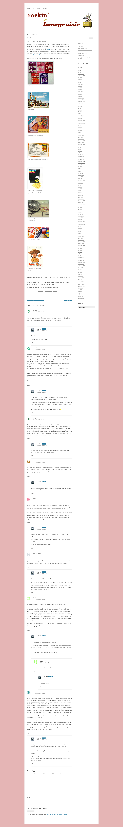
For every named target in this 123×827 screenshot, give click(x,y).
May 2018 (80, 96)
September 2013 (81, 183)
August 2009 (80, 267)
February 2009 (81, 277)
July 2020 (80, 77)
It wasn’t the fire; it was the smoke (85, 50)
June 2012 (80, 209)
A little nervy (80, 46)
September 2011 (81, 224)
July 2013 (80, 187)
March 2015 (80, 154)
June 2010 (80, 250)
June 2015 (80, 149)
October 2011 (81, 223)
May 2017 (80, 111)
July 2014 (80, 166)
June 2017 (80, 110)
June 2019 (80, 87)
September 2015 (81, 144)
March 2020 (80, 81)
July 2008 (80, 289)
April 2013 (80, 192)
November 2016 (81, 120)
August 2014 (80, 164)
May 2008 (80, 293)
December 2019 (81, 84)
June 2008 (80, 291)
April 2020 (80, 79)
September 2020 (81, 75)
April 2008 (80, 294)
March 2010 (80, 255)
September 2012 (81, 204)
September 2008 (81, 286)
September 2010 (81, 245)
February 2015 (81, 156)
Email (29, 797)
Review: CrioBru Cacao (82, 53)
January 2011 (80, 238)
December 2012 (81, 199)
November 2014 (81, 161)
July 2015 (80, 147)
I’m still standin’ (81, 55)
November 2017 (81, 101)
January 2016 (80, 137)
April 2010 (80, 253)
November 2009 (81, 262)
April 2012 (80, 212)
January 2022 (80, 70)
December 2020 (81, 74)
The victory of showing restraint (35, 300)
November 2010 (81, 241)
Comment (30, 776)
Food (42, 291)
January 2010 (80, 259)
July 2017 (80, 108)
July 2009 (80, 269)
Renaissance (80, 51)
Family (39, 291)
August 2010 (80, 247)
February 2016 (81, 135)
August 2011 (80, 226)
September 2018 (81, 92)
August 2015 (80, 146)
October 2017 (81, 103)
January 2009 (80, 279)
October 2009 (81, 264)
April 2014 (80, 171)
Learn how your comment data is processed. (56, 814)
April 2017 (80, 113)
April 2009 (80, 274)
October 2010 (81, 243)
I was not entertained (82, 48)
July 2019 (80, 86)
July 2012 (80, 207)
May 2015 (80, 151)
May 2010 (80, 252)
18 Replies (29, 37)
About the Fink (36, 8)
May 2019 (80, 89)
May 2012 (80, 211)
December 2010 (81, 240)
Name (29, 792)
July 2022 (80, 67)
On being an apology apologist (84, 57)
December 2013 (81, 178)
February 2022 (81, 69)
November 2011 (81, 221)
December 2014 (81, 159)
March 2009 (80, 276)
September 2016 (81, 123)
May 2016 (80, 130)
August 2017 (80, 106)
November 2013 (81, 180)
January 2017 (80, 116)
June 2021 (80, 72)
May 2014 (80, 170)
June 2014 (80, 168)
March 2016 (80, 134)
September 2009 (81, 265)
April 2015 (80, 152)
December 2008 (81, 281)
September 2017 (81, 104)
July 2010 (80, 248)
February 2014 (81, 175)
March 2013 (80, 193)
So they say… (68, 300)
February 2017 (81, 115)
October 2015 (81, 142)
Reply (28, 323)
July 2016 (80, 127)
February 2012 (81, 216)
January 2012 (80, 217)
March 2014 (80, 173)
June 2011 (80, 229)
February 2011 (81, 236)
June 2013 (80, 188)
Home (28, 8)
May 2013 (80, 190)
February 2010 (81, 257)
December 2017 (81, 99)
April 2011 (80, 233)
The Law (45, 8)
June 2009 (80, 271)
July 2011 (80, 228)
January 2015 (80, 158)
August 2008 (80, 288)
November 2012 (81, 200)
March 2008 (80, 296)
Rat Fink (55, 291)
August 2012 (80, 205)
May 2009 (80, 272)
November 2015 (81, 140)
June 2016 (80, 128)
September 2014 (81, 163)
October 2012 (81, 202)
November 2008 (81, 282)
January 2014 (80, 176)
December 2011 (81, 219)
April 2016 (80, 132)
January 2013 (80, 197)
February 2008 (81, 298)
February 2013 (81, 195)
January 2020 (80, 82)
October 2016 (81, 122)
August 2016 (80, 125)
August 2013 (80, 185)
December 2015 (81, 139)
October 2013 (81, 182)
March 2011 (80, 235)
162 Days (80, 58)
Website (29, 803)
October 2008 (81, 284)
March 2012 (80, 214)
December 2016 (81, 118)
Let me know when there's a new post (38, 808)
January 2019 (80, 91)
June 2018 (80, 94)
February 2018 (81, 98)
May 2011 (80, 231)
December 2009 (81, 260)
